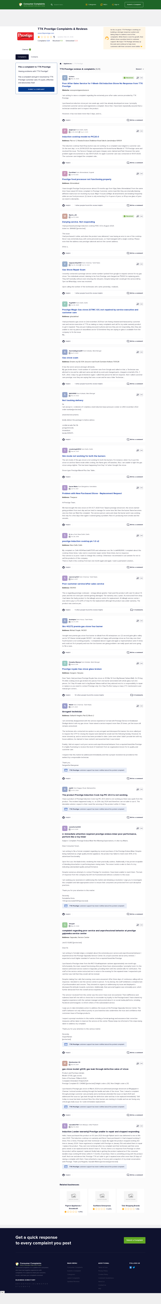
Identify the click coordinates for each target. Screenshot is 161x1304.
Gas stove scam (70, 357)
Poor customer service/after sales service (83, 584)
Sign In (116, 4)
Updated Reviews (73, 1281)
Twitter (134, 1267)
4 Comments (138, 610)
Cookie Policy (103, 1274)
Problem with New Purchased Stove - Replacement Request (92, 493)
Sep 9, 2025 (84, 132)
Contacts (34, 57)
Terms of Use (103, 1267)
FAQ (99, 1289)
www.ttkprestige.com (46, 33)
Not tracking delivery (72, 400)
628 (48, 41)
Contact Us (102, 1285)
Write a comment (136, 120)
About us (101, 1281)
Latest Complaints (73, 1278)
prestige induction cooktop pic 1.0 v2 (80, 541)
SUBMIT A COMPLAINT (36, 89)
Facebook (130, 1267)
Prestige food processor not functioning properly (86, 179)
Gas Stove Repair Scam (73, 269)
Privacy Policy (103, 1271)
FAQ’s (105, 4)
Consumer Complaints (75, 1267)
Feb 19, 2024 (85, 265)
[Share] (137, 77)
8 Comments (138, 695)
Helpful (67, 120)
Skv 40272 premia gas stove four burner (82, 626)
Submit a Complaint (134, 4)
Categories (92, 4)
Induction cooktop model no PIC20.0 (80, 136)
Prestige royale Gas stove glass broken (82, 669)
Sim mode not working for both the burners (83, 456)
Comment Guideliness (106, 1278)
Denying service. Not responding (78, 222)
